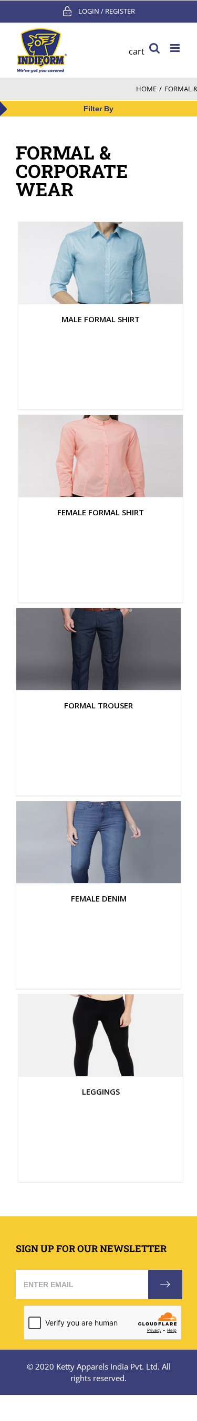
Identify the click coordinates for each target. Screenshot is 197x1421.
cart (136, 51)
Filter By (98, 108)
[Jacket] (100, 263)
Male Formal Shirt (100, 319)
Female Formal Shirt (100, 512)
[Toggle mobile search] (154, 48)
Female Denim (99, 898)
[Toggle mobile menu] (175, 48)
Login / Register (106, 11)
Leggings (101, 1091)
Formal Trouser (98, 705)
